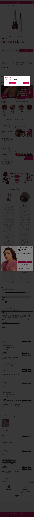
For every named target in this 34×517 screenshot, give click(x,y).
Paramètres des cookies (13, 83)
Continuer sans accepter (8, 77)
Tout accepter (26, 83)
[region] (17, 81)
